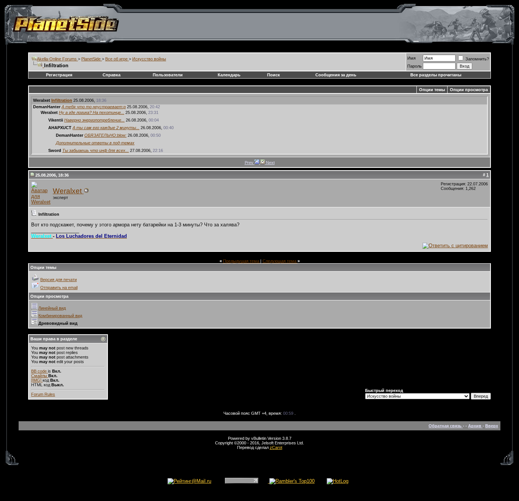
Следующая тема (280, 261)
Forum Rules (43, 394)
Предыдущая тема (241, 261)
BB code (39, 371)
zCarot (276, 447)
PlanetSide (91, 59)
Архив (475, 426)
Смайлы (39, 375)
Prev (250, 162)
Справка (111, 75)
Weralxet (68, 191)
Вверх (491, 426)
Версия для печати (58, 279)
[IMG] (37, 380)
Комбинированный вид (60, 315)
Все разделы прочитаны (435, 75)
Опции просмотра (469, 89)
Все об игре (117, 59)
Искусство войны (149, 59)
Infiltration (61, 100)
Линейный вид (52, 308)
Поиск (273, 75)
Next (270, 162)
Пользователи (168, 75)
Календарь (229, 75)
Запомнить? (476, 59)
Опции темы (432, 89)
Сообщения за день (335, 75)
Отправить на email (59, 287)
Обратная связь (446, 426)
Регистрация (59, 75)
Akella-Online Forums (57, 59)
